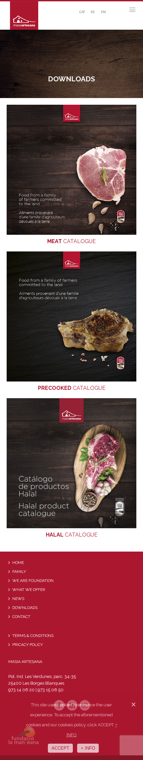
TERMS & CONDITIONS (33, 635)
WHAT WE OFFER (28, 589)
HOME (18, 562)
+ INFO (88, 748)
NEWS (18, 598)
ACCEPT (60, 748)
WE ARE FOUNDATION (33, 580)
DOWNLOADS (25, 607)
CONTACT (21, 616)
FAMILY (19, 571)
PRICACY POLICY (27, 644)
